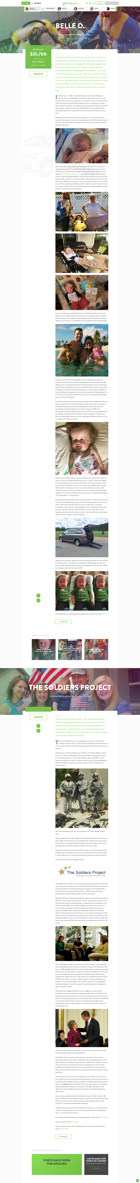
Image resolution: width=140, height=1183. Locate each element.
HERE (103, 614)
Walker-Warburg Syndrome (70, 174)
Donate (38, 74)
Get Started (96, 1168)
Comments (63, 622)
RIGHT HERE (103, 1117)
